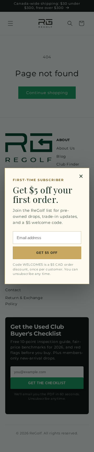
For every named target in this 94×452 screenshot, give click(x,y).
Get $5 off (46, 253)
